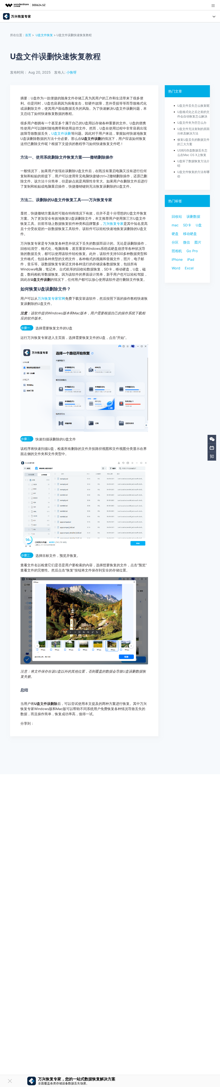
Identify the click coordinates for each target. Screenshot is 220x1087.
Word (176, 268)
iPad (190, 259)
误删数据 (193, 216)
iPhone (177, 259)
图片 (197, 242)
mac (175, 225)
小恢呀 (71, 72)
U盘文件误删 (61, 133)
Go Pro (192, 251)
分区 (175, 242)
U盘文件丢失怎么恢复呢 (193, 105)
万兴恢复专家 (113, 223)
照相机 (177, 251)
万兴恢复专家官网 (51, 298)
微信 (186, 242)
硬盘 (175, 234)
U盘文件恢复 (44, 35)
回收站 (177, 216)
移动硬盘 (190, 234)
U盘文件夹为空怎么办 (191, 122)
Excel (189, 268)
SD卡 (187, 225)
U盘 (199, 225)
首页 (28, 35)
